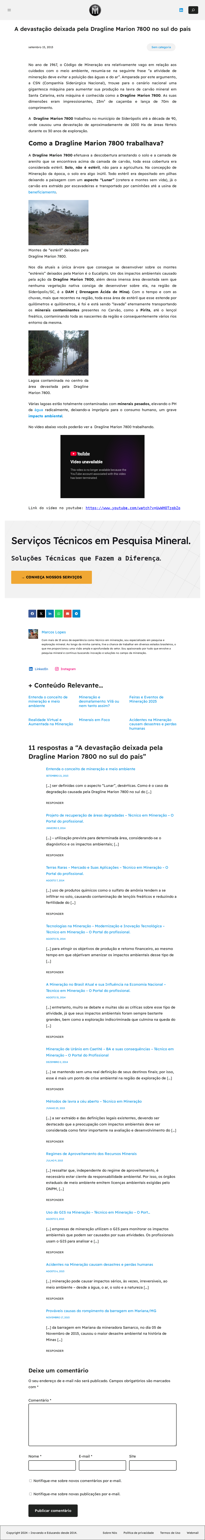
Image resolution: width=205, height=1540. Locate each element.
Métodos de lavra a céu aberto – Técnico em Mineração (94, 1101)
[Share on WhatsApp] (59, 614)
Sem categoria (161, 47)
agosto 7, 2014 (55, 880)
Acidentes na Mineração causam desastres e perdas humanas (153, 724)
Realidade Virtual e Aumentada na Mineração (50, 722)
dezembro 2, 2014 (57, 1062)
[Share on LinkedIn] (50, 614)
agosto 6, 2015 (55, 1271)
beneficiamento (42, 192)
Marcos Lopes (54, 632)
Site (132, 1456)
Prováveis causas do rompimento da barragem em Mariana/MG (101, 1310)
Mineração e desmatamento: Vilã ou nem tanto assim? (99, 701)
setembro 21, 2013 (57, 775)
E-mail (85, 1456)
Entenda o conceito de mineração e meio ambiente (48, 701)
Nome (34, 1456)
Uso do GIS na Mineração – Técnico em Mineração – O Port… (98, 1212)
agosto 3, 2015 (55, 1218)
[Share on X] (41, 614)
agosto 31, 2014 (55, 938)
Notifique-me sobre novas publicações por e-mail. (76, 1494)
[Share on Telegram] (76, 614)
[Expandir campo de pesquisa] (193, 10)
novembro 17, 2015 (58, 1317)
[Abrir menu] (9, 10)
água (38, 409)
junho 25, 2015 (55, 1108)
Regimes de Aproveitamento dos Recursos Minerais (91, 1153)
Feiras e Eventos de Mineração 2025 (146, 699)
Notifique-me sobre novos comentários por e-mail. (77, 1480)
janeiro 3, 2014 (55, 828)
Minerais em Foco (94, 720)
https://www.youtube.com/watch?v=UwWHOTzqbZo (133, 508)
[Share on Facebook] (32, 614)
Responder (55, 803)
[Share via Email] (67, 614)
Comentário (39, 1400)
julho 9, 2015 (54, 1160)
